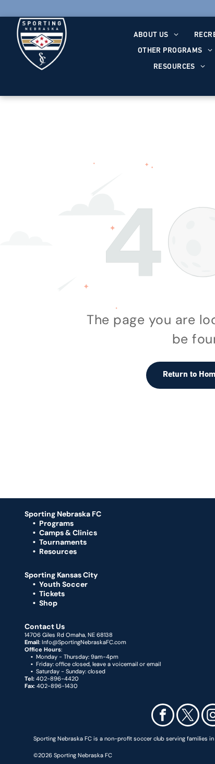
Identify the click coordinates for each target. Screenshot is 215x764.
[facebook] (162, 716)
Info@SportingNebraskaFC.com (84, 642)
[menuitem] (156, 35)
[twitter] (187, 716)
